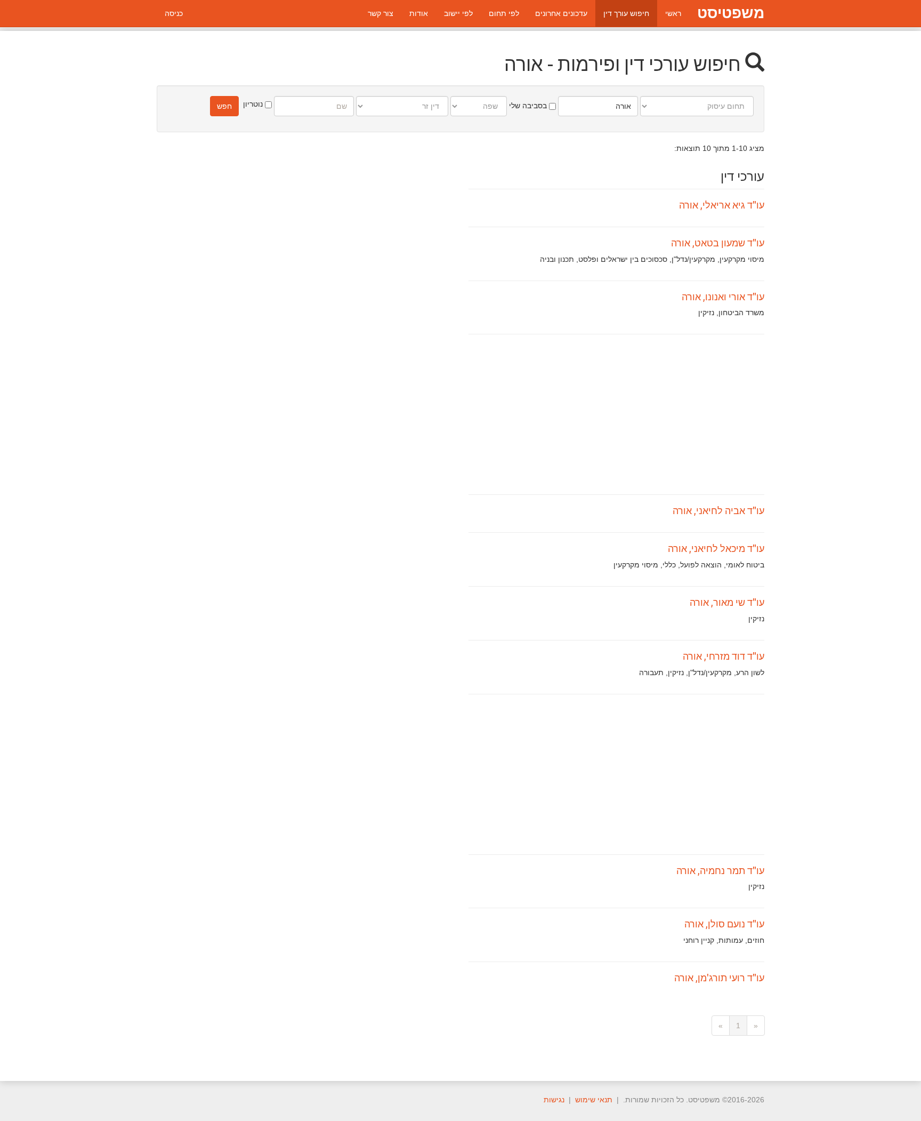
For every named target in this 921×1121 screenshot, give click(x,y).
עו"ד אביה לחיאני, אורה (718, 510)
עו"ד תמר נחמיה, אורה (720, 870)
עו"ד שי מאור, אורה (727, 602)
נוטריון (254, 104)
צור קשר (380, 13)
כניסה (174, 13)
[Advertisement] (616, 414)
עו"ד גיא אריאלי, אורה (721, 204)
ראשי (673, 13)
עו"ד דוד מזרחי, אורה (723, 656)
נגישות (554, 1099)
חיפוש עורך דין (626, 13)
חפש (224, 106)
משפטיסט (730, 13)
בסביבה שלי (529, 105)
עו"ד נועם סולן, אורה (724, 923)
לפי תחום (504, 13)
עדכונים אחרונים (561, 13)
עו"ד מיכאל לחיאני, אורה (716, 548)
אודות (418, 13)
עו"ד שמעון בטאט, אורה (717, 242)
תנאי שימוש (593, 1099)
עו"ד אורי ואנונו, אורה (723, 296)
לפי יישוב (458, 13)
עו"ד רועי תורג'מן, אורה (719, 977)
